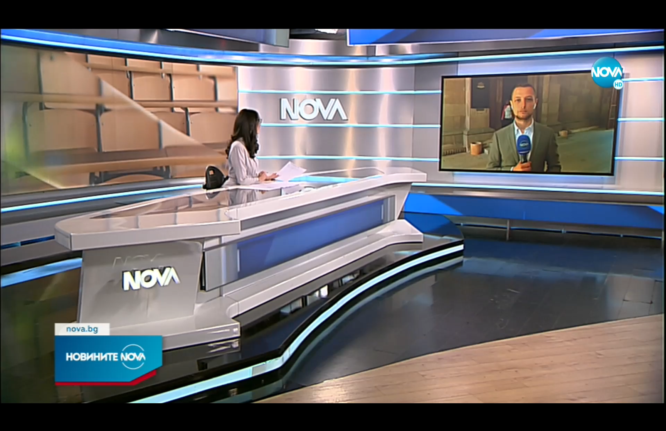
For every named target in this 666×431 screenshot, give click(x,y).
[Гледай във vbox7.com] (652, 421)
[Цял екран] (636, 421)
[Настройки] (651, 13)
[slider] (96, 410)
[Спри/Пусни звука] (29, 421)
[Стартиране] (13, 421)
